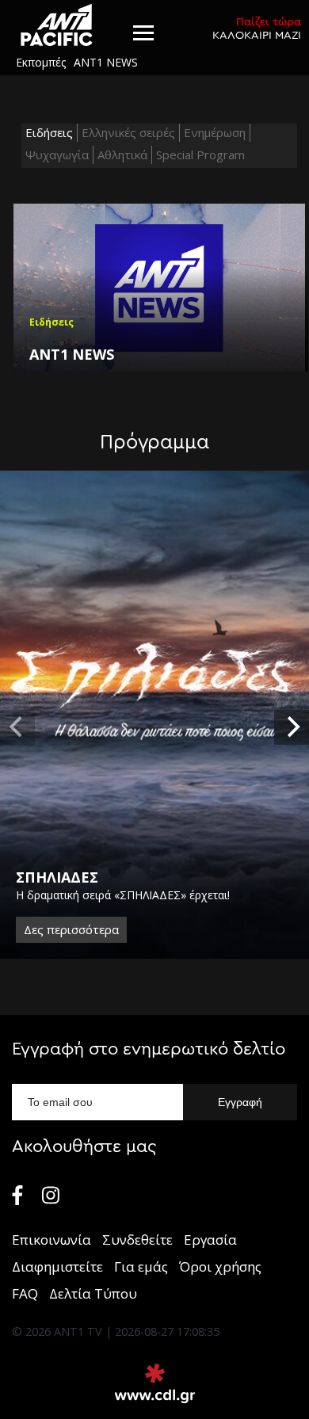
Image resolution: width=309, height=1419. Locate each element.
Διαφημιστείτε (57, 1266)
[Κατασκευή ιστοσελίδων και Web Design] (155, 1383)
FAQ (25, 1293)
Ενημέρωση (215, 132)
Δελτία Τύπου (93, 1293)
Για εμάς (141, 1266)
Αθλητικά (122, 154)
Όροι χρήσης (220, 1266)
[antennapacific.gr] (56, 25)
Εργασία (210, 1239)
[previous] (17, 727)
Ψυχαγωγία (57, 154)
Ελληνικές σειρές (128, 132)
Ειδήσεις (49, 132)
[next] (291, 727)
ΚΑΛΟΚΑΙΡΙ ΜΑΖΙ (256, 28)
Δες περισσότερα (71, 929)
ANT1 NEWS (106, 62)
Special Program (200, 154)
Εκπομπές (41, 62)
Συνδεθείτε (137, 1239)
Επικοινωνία (51, 1239)
